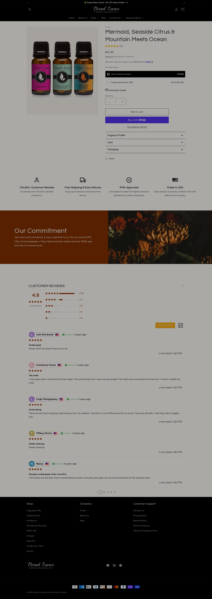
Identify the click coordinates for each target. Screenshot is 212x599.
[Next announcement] (184, 2)
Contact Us (138, 510)
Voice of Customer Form (145, 531)
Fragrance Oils (34, 510)
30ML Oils (31, 531)
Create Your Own (35, 546)
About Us (84, 515)
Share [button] (111, 158)
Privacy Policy (140, 515)
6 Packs (30, 536)
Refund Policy (140, 520)
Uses (110, 142)
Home (83, 510)
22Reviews (35, 306)
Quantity (109, 96)
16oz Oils (31, 541)
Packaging (112, 149)
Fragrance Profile (116, 135)
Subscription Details (117, 90)
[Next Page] (114, 492)
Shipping (109, 57)
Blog (82, 520)
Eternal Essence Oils (42, 592)
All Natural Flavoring (36, 525)
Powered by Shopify (59, 592)
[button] (30, 9)
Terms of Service (141, 525)
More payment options (137, 127)
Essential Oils (33, 515)
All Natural (32, 520)
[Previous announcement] (28, 2)
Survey (30, 551)
